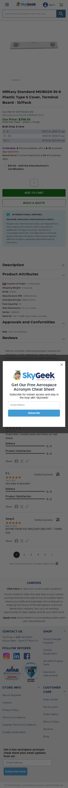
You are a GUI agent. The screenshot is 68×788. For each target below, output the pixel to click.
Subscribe (34, 413)
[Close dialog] (61, 364)
